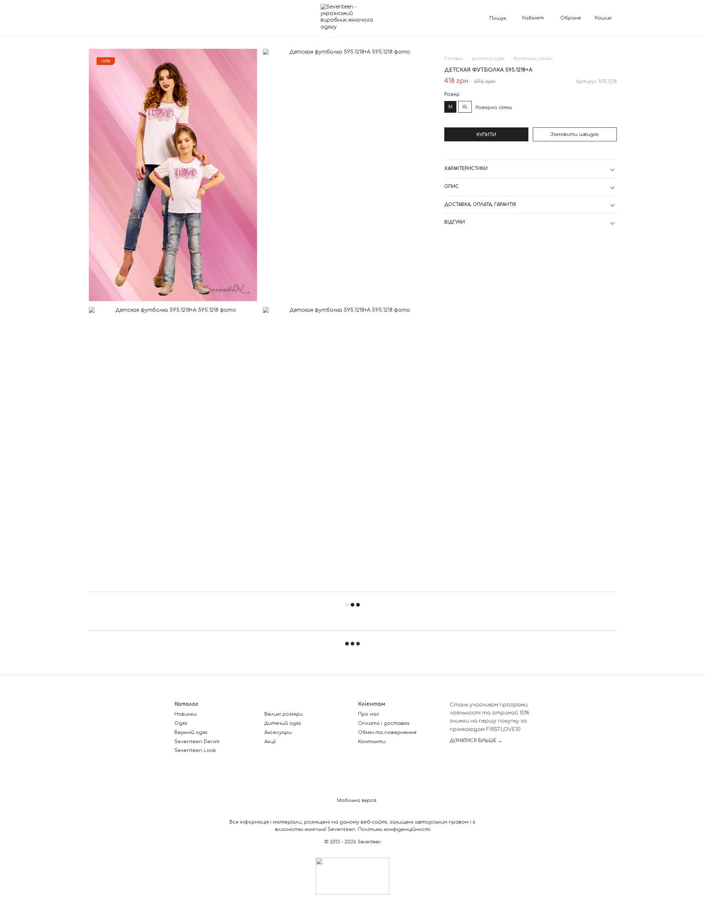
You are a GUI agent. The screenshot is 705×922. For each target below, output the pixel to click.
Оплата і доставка (383, 723)
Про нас (368, 714)
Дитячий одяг (282, 723)
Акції (270, 741)
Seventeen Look (195, 750)
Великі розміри (283, 714)
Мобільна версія (356, 800)
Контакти (372, 741)
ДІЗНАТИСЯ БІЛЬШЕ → (476, 740)
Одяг (180, 723)
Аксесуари (278, 732)
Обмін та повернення (387, 732)
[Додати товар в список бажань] (612, 70)
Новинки (185, 714)
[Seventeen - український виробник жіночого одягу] (352, 876)
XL (465, 106)
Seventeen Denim (197, 741)
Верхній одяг (190, 732)
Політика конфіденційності (394, 829)
